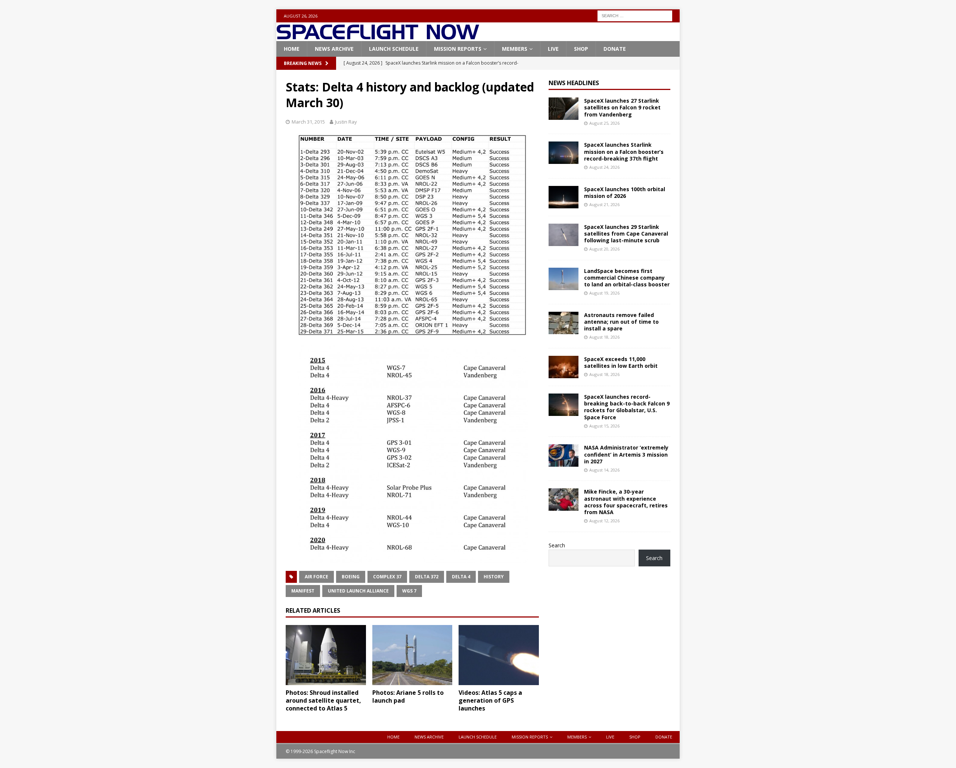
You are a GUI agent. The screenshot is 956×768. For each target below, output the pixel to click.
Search (557, 545)
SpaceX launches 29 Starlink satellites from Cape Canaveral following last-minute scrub (626, 233)
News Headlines (574, 83)
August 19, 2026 (604, 293)
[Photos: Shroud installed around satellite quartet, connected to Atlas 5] (326, 655)
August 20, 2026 (604, 249)
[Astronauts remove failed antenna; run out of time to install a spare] (563, 323)
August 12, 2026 (604, 520)
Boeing (351, 576)
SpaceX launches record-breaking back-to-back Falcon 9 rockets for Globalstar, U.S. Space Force (627, 407)
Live (553, 48)
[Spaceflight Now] (377, 36)
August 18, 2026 (604, 337)
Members (514, 48)
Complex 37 (387, 576)
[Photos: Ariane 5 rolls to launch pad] (412, 655)
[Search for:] (635, 15)
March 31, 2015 (308, 121)
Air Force (316, 576)
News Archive (334, 48)
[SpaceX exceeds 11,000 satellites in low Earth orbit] (563, 367)
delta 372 (426, 576)
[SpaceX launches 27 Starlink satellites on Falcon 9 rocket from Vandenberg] (563, 108)
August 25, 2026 (604, 123)
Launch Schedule (394, 48)
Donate (614, 48)
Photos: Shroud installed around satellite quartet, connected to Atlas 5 (323, 700)
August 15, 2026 (604, 426)
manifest (302, 591)
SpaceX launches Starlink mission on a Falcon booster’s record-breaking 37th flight (624, 151)
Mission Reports (457, 48)
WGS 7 (409, 591)
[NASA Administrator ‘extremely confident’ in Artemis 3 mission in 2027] (563, 455)
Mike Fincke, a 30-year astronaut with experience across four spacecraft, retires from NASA (626, 502)
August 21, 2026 (604, 204)
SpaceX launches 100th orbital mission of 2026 (624, 192)
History (494, 576)
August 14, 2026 (604, 470)
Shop (581, 48)
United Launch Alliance (358, 591)
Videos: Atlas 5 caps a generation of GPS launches (490, 700)
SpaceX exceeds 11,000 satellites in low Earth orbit (621, 362)
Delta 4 (461, 576)
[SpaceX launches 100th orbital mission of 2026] (563, 197)
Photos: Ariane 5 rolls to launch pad (408, 696)
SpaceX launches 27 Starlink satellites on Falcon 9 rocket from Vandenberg (622, 107)
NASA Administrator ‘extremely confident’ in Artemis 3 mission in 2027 (626, 454)
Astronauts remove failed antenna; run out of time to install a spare (621, 321)
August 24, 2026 (604, 167)
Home (291, 48)
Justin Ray (346, 121)
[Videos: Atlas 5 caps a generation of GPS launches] (499, 655)
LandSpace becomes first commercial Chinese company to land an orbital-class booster (627, 277)
